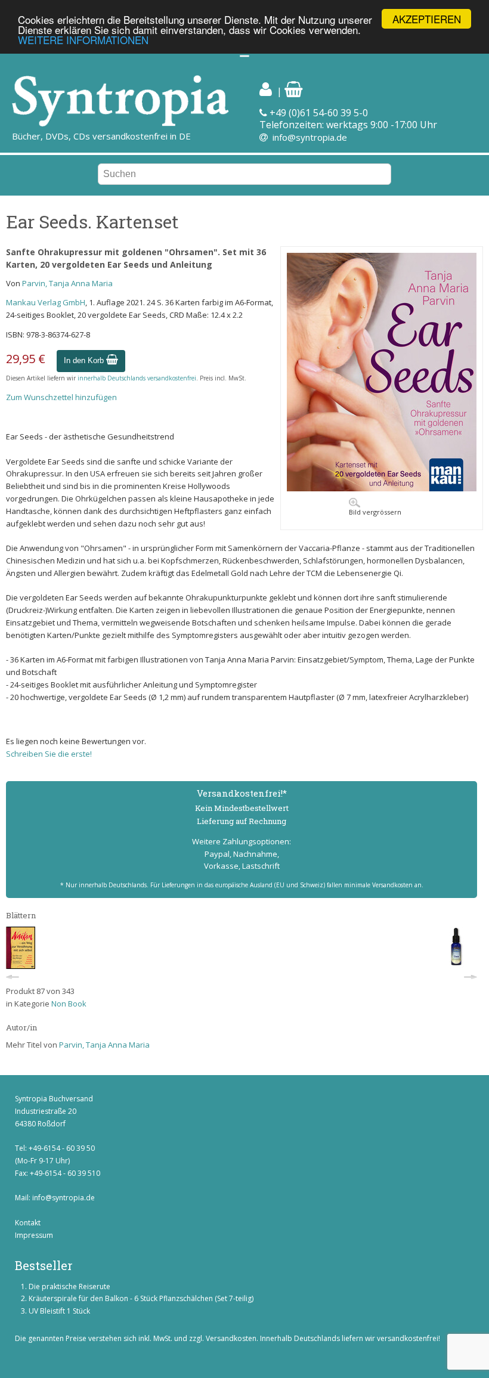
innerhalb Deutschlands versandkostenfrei (137, 378)
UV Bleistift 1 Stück (59, 1311)
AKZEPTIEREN (426, 18)
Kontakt (28, 1223)
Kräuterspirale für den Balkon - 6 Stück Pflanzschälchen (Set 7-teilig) (141, 1298)
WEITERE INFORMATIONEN (83, 39)
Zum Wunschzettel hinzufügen (61, 397)
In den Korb (85, 360)
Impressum (34, 1235)
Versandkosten (231, 1338)
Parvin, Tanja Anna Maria (67, 283)
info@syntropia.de (310, 137)
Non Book (68, 1003)
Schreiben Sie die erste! (49, 753)
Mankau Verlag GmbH (45, 302)
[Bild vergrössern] (381, 488)
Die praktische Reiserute (69, 1286)
